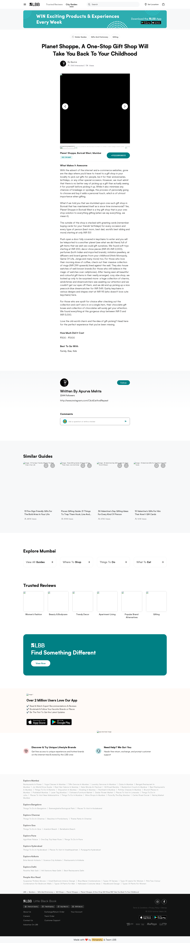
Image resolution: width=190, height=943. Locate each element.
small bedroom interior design (61, 881)
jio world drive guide (42, 787)
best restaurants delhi (74, 870)
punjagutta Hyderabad (91, 850)
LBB (24, 892)
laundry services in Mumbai (104, 784)
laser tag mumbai (59, 792)
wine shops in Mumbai (95, 795)
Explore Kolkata (31, 856)
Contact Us (28, 920)
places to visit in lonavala (127, 792)
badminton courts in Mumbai (134, 787)
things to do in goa (32, 829)
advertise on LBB (30, 924)
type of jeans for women (131, 881)
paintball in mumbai (106, 790)
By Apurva (72, 62)
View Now (41, 663)
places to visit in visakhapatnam (64, 850)
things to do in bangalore (34, 808)
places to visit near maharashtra (44, 795)
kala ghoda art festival (91, 787)
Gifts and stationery (45, 892)
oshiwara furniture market (80, 792)
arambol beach (50, 829)
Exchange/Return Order (54, 912)
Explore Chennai (31, 815)
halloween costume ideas (89, 883)
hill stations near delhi (51, 870)
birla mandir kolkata (32, 860)
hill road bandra (111, 787)
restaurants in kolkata (74, 860)
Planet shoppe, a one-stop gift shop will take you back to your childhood (110, 892)
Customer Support (52, 920)
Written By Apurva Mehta (80, 391)
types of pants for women (134, 883)
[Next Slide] (125, 106)
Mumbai (32, 892)
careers (26, 916)
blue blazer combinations (89, 881)
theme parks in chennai (81, 819)
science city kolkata (52, 860)
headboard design (111, 883)
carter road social (140, 795)
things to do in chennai (33, 819)
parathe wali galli (31, 870)
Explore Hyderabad (32, 846)
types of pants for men (64, 883)
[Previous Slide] (65, 106)
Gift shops (60, 892)
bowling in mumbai (87, 790)
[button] (152, 4)
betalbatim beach (67, 829)
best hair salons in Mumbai (66, 787)
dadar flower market (104, 792)
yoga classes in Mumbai (55, 784)
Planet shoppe (72, 892)
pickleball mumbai (40, 792)
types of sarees (110, 881)
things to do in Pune (73, 839)
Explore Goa (29, 825)
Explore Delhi (29, 867)
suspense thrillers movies (34, 881)
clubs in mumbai (126, 784)
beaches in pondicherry (57, 819)
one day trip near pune (51, 839)
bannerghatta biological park (62, 808)
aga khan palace (30, 839)
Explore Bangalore (32, 804)
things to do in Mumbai (72, 795)
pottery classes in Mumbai (129, 790)
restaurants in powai (32, 784)
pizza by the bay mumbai (119, 795)
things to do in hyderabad (35, 850)
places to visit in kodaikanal (89, 808)
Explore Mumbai (31, 780)
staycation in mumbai (67, 790)
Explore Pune (29, 835)
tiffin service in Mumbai (78, 784)
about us (27, 912)
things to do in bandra (45, 790)
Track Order (49, 916)
